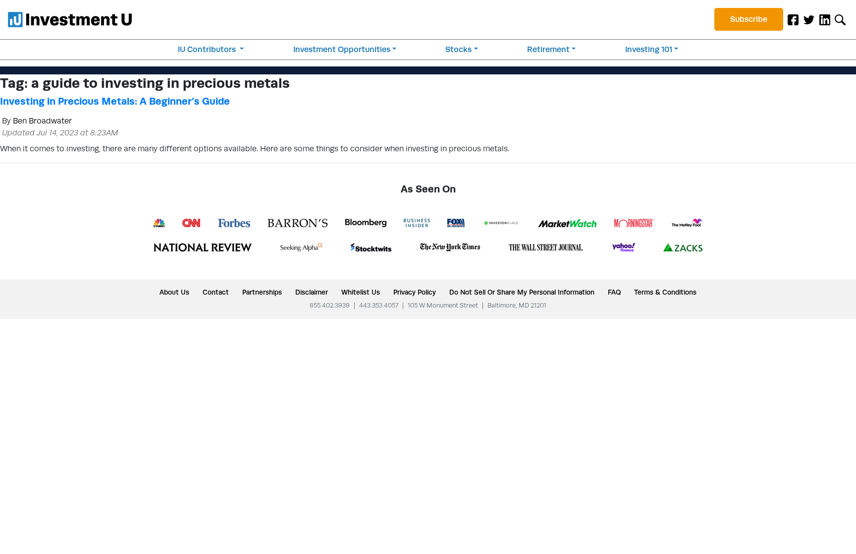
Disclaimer (311, 292)
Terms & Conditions (665, 292)
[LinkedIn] (824, 19)
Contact (216, 292)
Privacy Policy (414, 292)
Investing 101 (648, 49)
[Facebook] (793, 19)
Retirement (548, 49)
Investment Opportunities (341, 49)
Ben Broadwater (42, 120)
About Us (174, 292)
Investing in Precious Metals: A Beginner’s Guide (115, 101)
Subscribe (748, 19)
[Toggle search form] (840, 19)
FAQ (614, 292)
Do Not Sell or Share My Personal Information (521, 292)
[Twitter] (808, 19)
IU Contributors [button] (208, 49)
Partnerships (262, 292)
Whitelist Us (360, 292)
